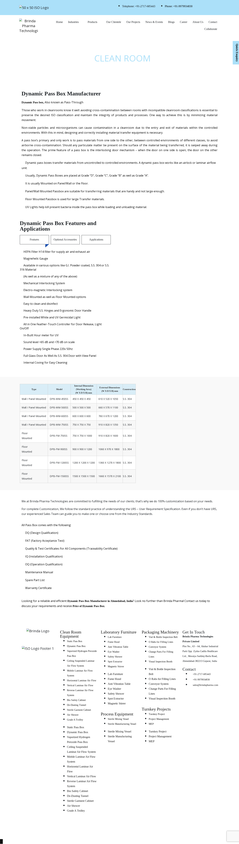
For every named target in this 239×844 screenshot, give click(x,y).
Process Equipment (117, 714)
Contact (213, 21)
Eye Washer (114, 651)
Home (59, 21)
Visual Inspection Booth (160, 661)
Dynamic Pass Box (76, 646)
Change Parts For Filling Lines (161, 654)
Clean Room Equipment (70, 634)
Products (92, 21)
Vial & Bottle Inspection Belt (163, 637)
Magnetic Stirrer (116, 666)
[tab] (34, 239)
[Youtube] (38, 681)
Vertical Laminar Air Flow (80, 685)
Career (183, 21)
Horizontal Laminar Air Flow (81, 680)
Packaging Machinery (160, 632)
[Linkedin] (22, 671)
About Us (197, 21)
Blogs (171, 21)
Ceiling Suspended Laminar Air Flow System (80, 663)
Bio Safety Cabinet (76, 700)
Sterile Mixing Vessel (118, 719)
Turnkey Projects (156, 709)
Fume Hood (114, 642)
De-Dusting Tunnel (76, 705)
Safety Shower (115, 656)
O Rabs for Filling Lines (161, 642)
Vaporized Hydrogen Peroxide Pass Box (82, 653)
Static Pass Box (74, 641)
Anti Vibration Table (118, 647)
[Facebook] (53, 671)
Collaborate (210, 28)
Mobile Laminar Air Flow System (80, 673)
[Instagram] (43, 671)
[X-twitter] (32, 671)
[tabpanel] (65, 307)
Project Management (159, 719)
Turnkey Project (157, 714)
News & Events (154, 21)
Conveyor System (157, 647)
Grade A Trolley (75, 719)
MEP (151, 724)
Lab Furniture (115, 637)
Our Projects (133, 21)
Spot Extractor (115, 661)
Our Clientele (113, 21)
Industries (73, 21)
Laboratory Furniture (118, 632)
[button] (169, 326)
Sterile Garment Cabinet (79, 710)
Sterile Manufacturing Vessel (122, 724)
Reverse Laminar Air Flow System (80, 693)
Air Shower (73, 715)
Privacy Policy (186, 832)
